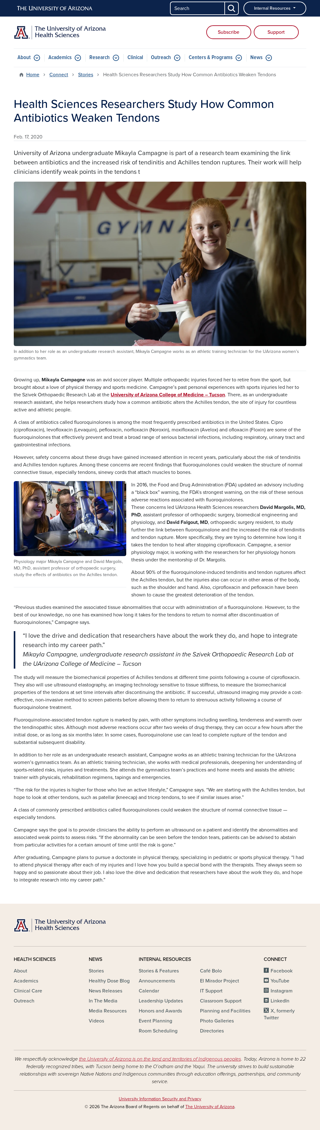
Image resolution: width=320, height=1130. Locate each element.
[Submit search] (232, 8)
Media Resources (108, 1011)
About (24, 57)
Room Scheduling (158, 1031)
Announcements (157, 981)
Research (99, 57)
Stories (85, 75)
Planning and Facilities (225, 1011)
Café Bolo (211, 971)
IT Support (211, 991)
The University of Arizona (209, 1106)
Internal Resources (273, 8)
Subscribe (228, 32)
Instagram (281, 991)
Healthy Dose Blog (109, 981)
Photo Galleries (217, 1021)
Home (32, 75)
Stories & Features (159, 971)
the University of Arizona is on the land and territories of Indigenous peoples (160, 1059)
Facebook (281, 971)
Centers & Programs (210, 57)
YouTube (280, 981)
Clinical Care (28, 991)
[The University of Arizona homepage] (55, 8)
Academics (60, 57)
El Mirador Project (219, 981)
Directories (212, 1031)
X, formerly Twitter (279, 1014)
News (256, 57)
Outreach (161, 57)
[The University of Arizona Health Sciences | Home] (60, 32)
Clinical (135, 57)
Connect (58, 75)
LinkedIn (280, 1001)
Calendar (149, 991)
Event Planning (155, 1021)
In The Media (103, 1001)
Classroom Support (221, 1001)
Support (276, 32)
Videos (96, 1021)
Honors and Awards (160, 1011)
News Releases (105, 991)
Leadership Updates (161, 1001)
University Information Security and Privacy (160, 1099)
